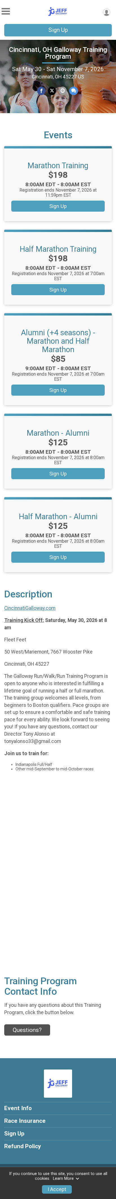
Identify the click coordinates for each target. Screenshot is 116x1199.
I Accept (57, 1189)
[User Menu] (106, 12)
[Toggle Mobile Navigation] (5, 11)
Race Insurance (25, 1120)
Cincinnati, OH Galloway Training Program (58, 53)
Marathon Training (58, 165)
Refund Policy (22, 1146)
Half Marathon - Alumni (58, 516)
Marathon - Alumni (58, 433)
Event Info (18, 1108)
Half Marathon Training (58, 249)
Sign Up (58, 30)
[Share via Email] (63, 91)
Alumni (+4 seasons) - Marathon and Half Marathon (58, 341)
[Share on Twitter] (52, 91)
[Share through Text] (73, 91)
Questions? (27, 1030)
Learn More (63, 1178)
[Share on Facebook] (41, 91)
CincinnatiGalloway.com (29, 608)
